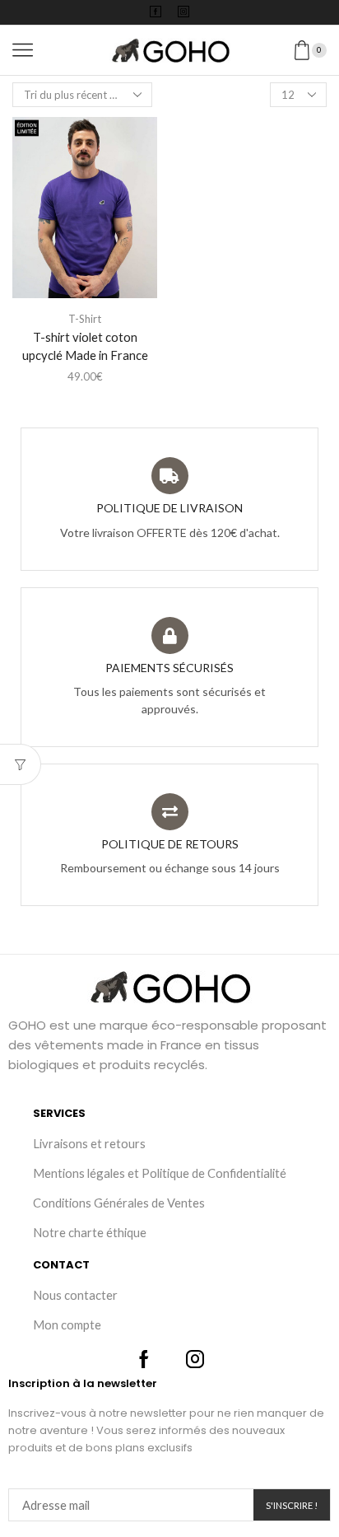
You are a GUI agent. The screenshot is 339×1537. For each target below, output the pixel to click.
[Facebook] (155, 12)
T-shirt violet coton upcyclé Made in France (85, 345)
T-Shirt (84, 318)
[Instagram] (183, 12)
